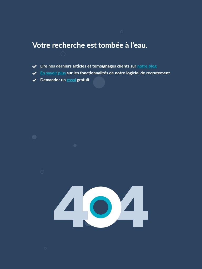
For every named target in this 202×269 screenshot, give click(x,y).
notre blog (146, 66)
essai (71, 80)
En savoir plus (53, 73)
